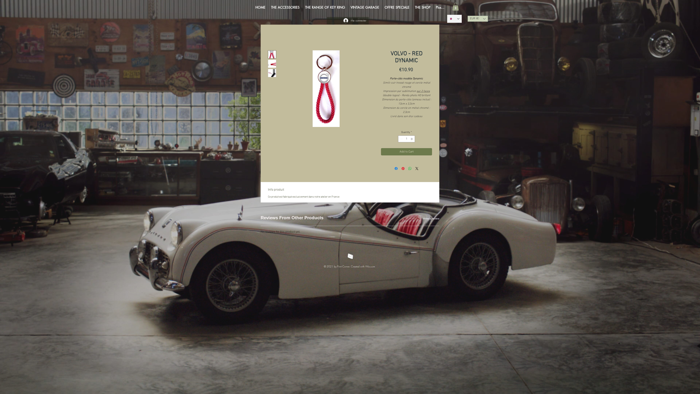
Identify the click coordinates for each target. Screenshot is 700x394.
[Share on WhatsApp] (410, 169)
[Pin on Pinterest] (403, 169)
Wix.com (370, 223)
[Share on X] (417, 169)
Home (271, 38)
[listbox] (478, 19)
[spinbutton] (406, 139)
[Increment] (412, 139)
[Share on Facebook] (396, 169)
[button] (455, 7)
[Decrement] (401, 139)
